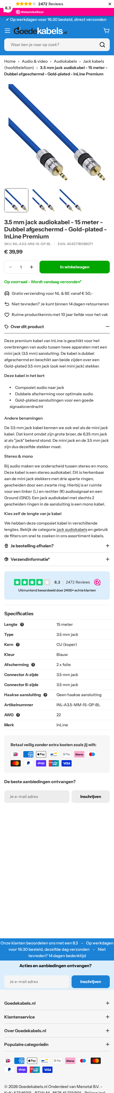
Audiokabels (65, 61)
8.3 (75, 942)
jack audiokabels (72, 529)
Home (10, 61)
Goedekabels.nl (33, 1086)
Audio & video (35, 61)
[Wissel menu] (7, 30)
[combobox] (57, 44)
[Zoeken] (102, 45)
